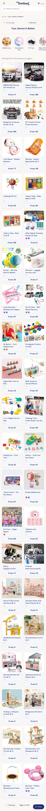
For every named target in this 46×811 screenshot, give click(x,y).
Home (4, 17)
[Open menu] (4, 3)
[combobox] (36, 23)
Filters (40, 807)
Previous (12, 805)
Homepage (10, 23)
